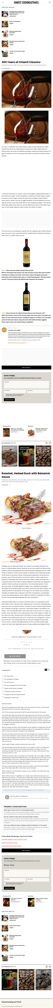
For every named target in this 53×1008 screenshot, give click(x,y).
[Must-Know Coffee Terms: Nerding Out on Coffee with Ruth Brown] (43, 456)
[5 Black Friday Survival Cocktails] (26, 456)
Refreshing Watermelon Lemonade (15, 32)
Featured (11, 23)
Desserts (11, 44)
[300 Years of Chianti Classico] (14, 901)
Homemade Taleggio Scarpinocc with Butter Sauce (14, 839)
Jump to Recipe (26, 528)
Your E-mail (30, 390)
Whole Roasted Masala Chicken (9, 842)
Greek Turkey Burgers (14, 21)
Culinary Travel (12, 16)
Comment (7, 381)
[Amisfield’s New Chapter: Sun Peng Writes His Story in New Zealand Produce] (5, 14)
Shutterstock (5, 561)
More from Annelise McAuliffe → (17, 342)
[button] (3, 2)
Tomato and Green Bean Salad (17, 51)
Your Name (7, 390)
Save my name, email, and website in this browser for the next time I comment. (15, 395)
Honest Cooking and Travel (11, 1002)
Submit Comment (9, 399)
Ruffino (4, 270)
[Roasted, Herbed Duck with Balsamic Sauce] (38, 431)
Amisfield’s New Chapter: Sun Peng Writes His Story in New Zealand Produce (16, 13)
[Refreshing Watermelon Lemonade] (5, 34)
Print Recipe (16, 656)
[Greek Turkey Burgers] (5, 24)
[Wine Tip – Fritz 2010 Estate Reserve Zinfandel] (14, 431)
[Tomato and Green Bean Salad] (5, 54)
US (46, 669)
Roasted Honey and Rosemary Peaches (17, 42)
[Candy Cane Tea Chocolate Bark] (43, 979)
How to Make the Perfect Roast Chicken (11, 846)
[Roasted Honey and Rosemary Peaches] (5, 44)
